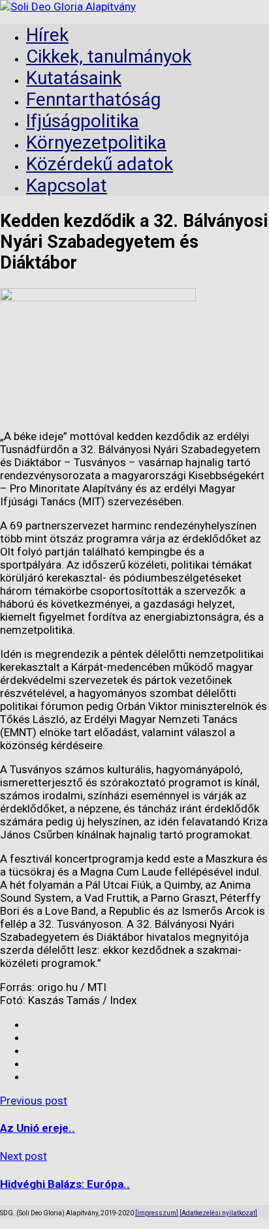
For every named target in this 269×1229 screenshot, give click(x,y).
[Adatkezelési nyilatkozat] (218, 1213)
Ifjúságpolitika (82, 121)
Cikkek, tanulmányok (108, 56)
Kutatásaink (73, 78)
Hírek (47, 35)
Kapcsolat (66, 185)
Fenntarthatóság (93, 99)
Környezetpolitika (96, 142)
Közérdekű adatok (99, 164)
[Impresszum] (156, 1213)
